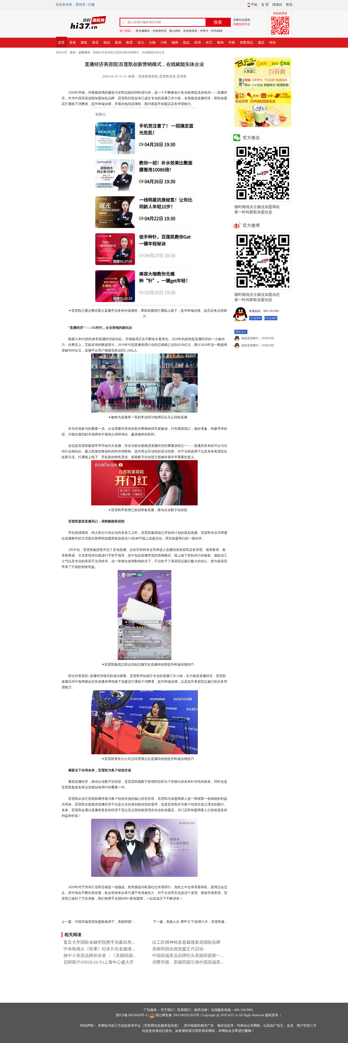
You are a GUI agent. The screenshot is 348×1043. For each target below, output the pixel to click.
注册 (91, 4)
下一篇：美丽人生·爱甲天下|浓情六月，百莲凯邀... (190, 922)
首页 (61, 42)
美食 (72, 42)
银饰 (220, 42)
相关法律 (200, 1010)
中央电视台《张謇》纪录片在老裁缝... (99, 949)
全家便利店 (159, 30)
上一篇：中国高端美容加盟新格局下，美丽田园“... (98, 922)
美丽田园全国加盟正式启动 (177, 949)
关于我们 (167, 1010)
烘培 (197, 42)
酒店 (261, 42)
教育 (129, 42)
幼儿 (141, 42)
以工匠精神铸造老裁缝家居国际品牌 (186, 942)
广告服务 (150, 1010)
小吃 (163, 42)
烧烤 (175, 42)
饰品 (106, 42)
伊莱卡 (204, 30)
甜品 (186, 42)
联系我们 (184, 1010)
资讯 (289, 4)
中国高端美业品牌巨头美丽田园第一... (188, 955)
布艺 (209, 42)
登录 (82, 4)
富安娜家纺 (143, 30)
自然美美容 (190, 30)
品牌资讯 (84, 52)
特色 (272, 42)
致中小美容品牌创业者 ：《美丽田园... (99, 955)
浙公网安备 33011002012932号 (176, 1015)
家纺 (84, 42)
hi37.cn (233, 1015)
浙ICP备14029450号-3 (131, 1015)
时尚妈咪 (217, 30)
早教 (231, 42)
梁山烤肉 (175, 30)
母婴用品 (246, 42)
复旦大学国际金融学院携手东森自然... (99, 942)
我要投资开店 (241, 24)
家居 (118, 42)
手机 (254, 4)
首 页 (265, 4)
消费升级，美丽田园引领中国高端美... (188, 962)
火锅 (152, 42)
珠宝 (95, 42)
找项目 (277, 4)
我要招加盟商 (241, 20)
